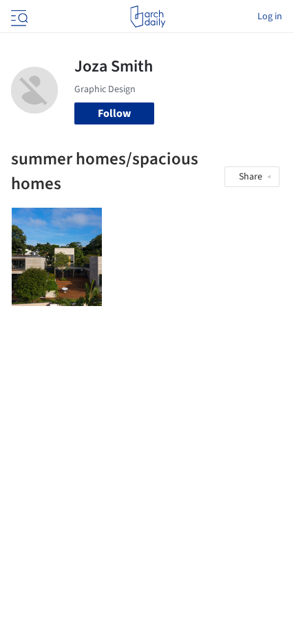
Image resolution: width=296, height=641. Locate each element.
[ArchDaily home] (147, 17)
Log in (269, 16)
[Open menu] (18, 16)
